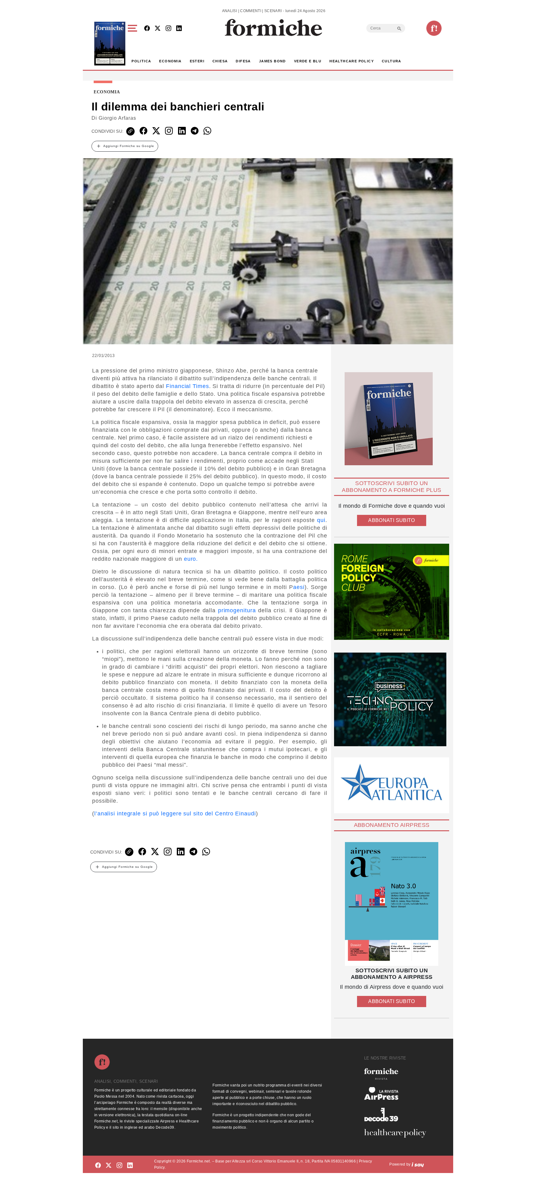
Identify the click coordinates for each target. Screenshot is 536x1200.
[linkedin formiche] (130, 1165)
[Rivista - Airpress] (397, 1093)
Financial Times (187, 386)
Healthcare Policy (351, 61)
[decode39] (397, 1114)
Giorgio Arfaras (117, 118)
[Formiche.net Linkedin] (179, 28)
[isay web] (418, 1164)
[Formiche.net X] (157, 28)
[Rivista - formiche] (397, 1074)
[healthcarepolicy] (397, 1133)
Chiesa (220, 61)
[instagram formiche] (119, 1165)
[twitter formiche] (108, 1165)
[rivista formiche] (391, 904)
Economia (170, 61)
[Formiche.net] (434, 28)
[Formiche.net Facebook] (147, 28)
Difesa (243, 61)
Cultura (391, 61)
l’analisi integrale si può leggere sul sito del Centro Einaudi (175, 813)
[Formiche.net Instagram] (168, 28)
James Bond (272, 61)
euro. (191, 559)
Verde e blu (307, 61)
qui (321, 520)
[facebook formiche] (98, 1165)
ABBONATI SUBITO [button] (391, 520)
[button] (133, 43)
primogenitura (237, 610)
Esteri (197, 61)
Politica (141, 61)
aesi (299, 587)
